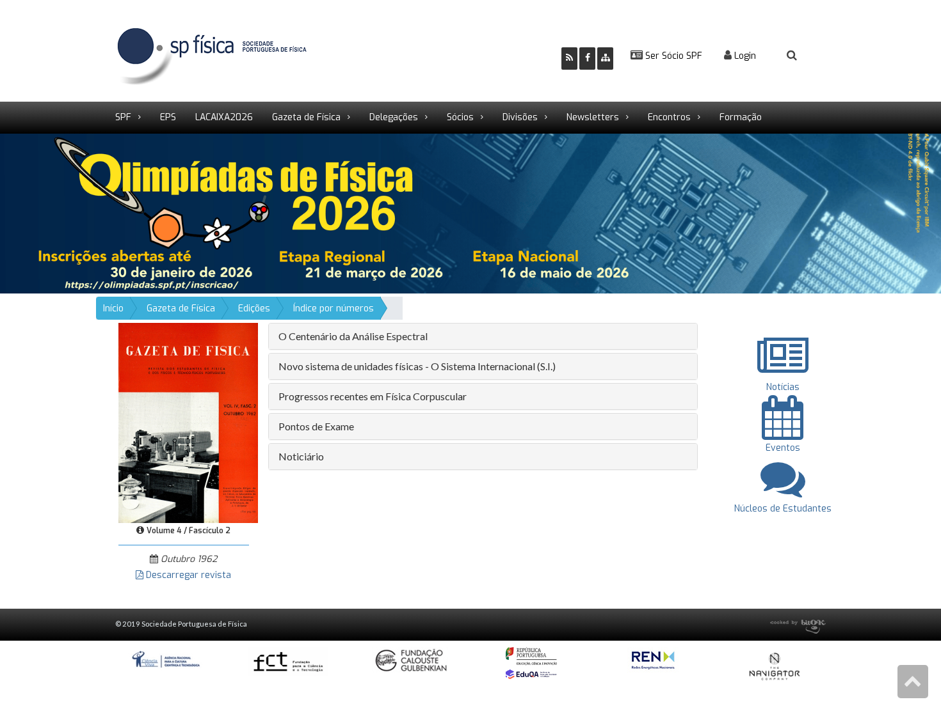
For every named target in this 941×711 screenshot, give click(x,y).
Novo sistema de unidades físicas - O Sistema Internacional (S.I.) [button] (417, 366)
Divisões (520, 117)
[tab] (483, 336)
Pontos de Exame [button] (316, 426)
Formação (741, 117)
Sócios (460, 117)
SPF (123, 117)
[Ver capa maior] (188, 422)
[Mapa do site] (605, 58)
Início (113, 308)
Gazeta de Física (306, 117)
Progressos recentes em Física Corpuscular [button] (372, 396)
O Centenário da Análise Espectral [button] (353, 336)
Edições (254, 308)
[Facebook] (587, 58)
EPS (168, 117)
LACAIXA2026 (224, 117)
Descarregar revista (187, 575)
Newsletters (593, 117)
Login (744, 56)
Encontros (669, 117)
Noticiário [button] (301, 456)
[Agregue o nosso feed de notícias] (569, 58)
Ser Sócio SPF (672, 56)
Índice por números (333, 308)
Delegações (393, 117)
